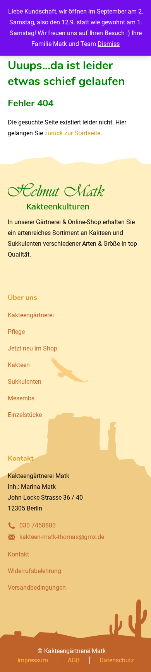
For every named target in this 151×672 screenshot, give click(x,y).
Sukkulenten (24, 381)
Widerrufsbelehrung (34, 571)
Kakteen (19, 365)
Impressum (32, 660)
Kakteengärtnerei (31, 315)
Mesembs (21, 398)
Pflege (16, 331)
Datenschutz (117, 660)
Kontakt (18, 554)
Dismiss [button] (109, 44)
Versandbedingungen (37, 587)
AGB (74, 660)
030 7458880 (37, 525)
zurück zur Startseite (72, 133)
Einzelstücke (25, 415)
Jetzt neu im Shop (32, 348)
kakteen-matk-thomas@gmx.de (61, 537)
